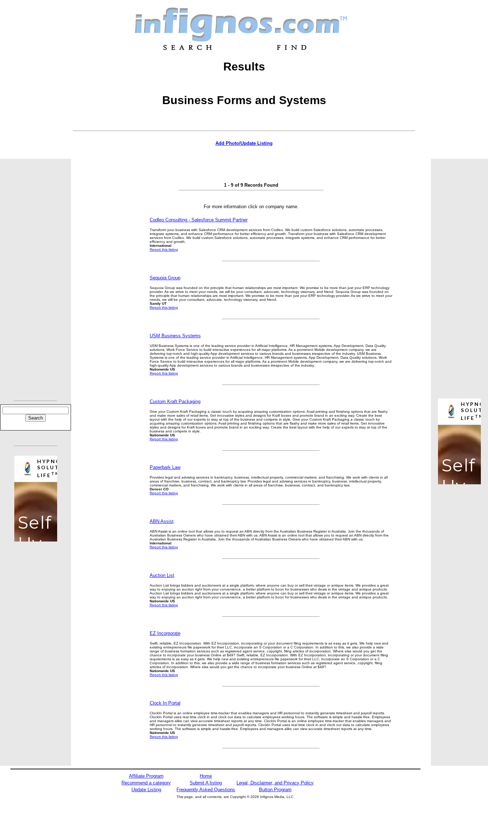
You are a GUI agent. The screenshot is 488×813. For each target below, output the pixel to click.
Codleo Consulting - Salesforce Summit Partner (199, 219)
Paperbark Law (165, 467)
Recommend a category (146, 782)
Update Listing (146, 789)
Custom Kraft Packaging (175, 401)
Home (206, 776)
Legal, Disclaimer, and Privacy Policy (275, 782)
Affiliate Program (146, 776)
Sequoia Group (165, 277)
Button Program (275, 789)
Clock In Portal (165, 703)
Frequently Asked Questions (205, 789)
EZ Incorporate (165, 633)
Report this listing (164, 249)
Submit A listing (206, 782)
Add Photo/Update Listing (244, 143)
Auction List (162, 575)
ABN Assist (162, 521)
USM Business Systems (175, 335)
